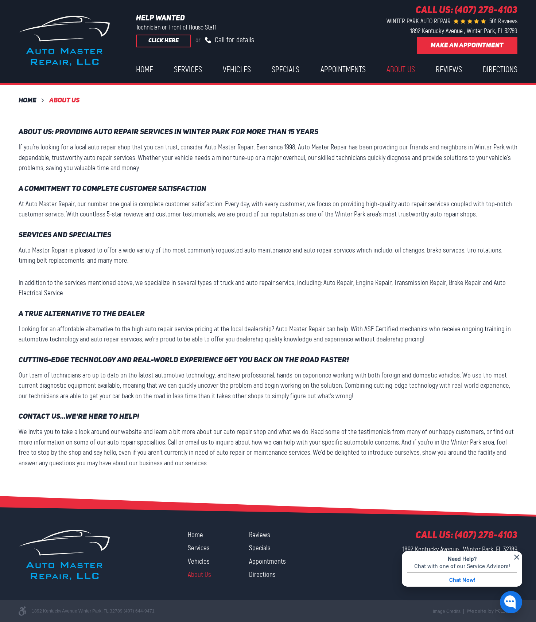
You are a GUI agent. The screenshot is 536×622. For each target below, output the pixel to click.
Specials (285, 69)
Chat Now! (462, 579)
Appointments (343, 69)
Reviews (449, 69)
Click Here (163, 41)
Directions (500, 69)
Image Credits (447, 611)
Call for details (233, 39)
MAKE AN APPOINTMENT (467, 45)
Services (188, 69)
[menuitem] (144, 70)
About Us (401, 69)
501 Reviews (503, 21)
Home (144, 69)
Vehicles (237, 69)
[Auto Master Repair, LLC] (64, 41)
